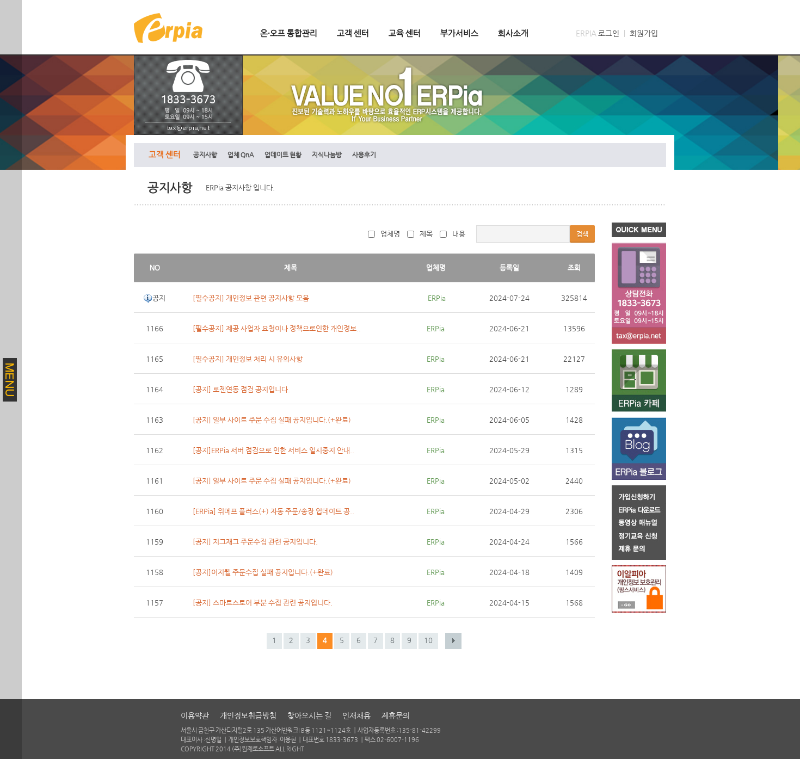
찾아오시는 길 (309, 715)
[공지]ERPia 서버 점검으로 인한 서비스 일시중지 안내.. (273, 450)
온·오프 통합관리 (288, 33)
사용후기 (364, 154)
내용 (458, 234)
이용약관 (195, 715)
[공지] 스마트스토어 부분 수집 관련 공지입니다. (263, 602)
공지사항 (205, 154)
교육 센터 (405, 33)
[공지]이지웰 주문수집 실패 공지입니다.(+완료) (263, 572)
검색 (582, 234)
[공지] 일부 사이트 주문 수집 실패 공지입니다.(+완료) (272, 420)
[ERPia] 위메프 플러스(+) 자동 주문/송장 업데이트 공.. (273, 511)
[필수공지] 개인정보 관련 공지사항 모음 (251, 298)
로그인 (608, 33)
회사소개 (513, 33)
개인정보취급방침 (248, 715)
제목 (426, 234)
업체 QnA (240, 154)
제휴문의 (395, 715)
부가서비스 (459, 33)
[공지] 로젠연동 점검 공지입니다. (241, 389)
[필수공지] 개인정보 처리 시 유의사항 (248, 359)
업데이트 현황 (282, 154)
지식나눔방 (327, 154)
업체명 (390, 234)
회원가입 (644, 33)
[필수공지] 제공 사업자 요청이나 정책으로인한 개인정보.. (277, 328)
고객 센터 (353, 33)
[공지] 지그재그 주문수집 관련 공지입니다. (255, 542)
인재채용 (356, 715)
